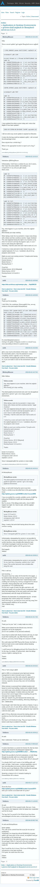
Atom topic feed (34, 877)
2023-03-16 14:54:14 (31, 468)
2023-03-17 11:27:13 (31, 783)
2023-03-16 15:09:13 (31, 555)
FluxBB (36, 880)
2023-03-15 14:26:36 (31, 348)
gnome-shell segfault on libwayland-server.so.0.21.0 (19, 867)
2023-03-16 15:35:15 (31, 666)
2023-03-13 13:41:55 (31, 37)
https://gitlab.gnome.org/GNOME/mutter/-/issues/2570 (19, 788)
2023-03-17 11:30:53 (31, 801)
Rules (7, 12)
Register (17, 12)
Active (28, 16)
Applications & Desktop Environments (19, 25)
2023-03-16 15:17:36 (31, 617)
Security (27, 3)
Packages (10, 3)
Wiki (16, 3)
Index (2, 12)
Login (23, 12)
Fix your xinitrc (13, 291)
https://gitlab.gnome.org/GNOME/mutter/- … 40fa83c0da (19, 752)
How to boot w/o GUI (19, 289)
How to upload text (7, 289)
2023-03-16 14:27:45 (31, 372)
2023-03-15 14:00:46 (31, 280)
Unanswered (35, 16)
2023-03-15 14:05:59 (31, 295)
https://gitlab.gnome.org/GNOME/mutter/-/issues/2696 (19, 494)
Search (12, 12)
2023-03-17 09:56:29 (31, 744)
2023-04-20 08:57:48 (31, 820)
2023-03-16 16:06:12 (31, 732)
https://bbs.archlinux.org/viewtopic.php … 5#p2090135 (19, 284)
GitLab (21, 3)
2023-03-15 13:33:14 (31, 156)
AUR (33, 3)
